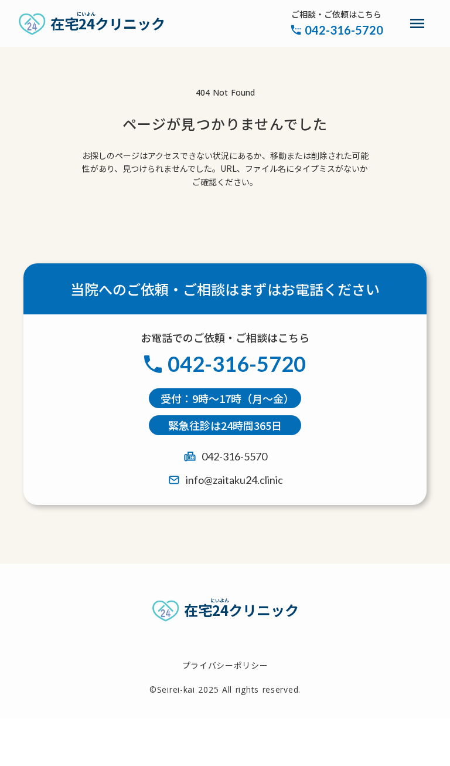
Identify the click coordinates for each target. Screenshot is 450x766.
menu (417, 23)
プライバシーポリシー (225, 665)
